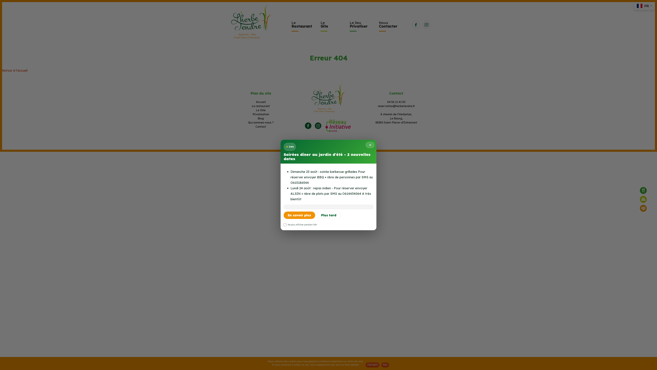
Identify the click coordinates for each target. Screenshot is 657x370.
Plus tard (328, 215)
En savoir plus (299, 215)
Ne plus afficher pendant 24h (302, 224)
